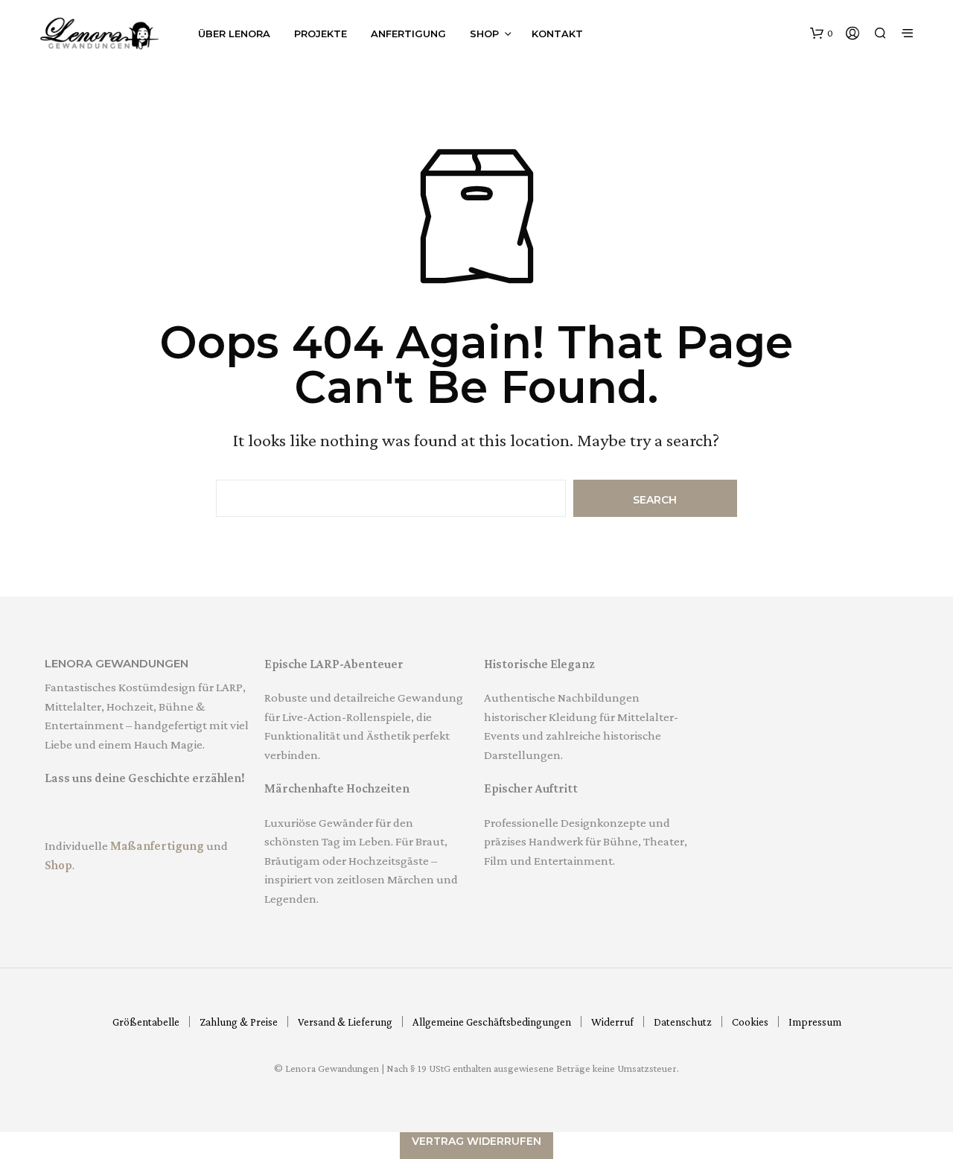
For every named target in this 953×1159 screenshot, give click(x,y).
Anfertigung (408, 33)
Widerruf (612, 1022)
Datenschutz (683, 1022)
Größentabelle (145, 1022)
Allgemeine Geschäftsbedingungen (491, 1022)
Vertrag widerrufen (476, 1141)
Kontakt (557, 33)
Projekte (320, 33)
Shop (484, 33)
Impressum (814, 1022)
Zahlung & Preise (239, 1022)
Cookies (750, 1022)
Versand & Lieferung (345, 1022)
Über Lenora (234, 33)
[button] (821, 33)
